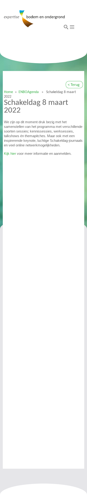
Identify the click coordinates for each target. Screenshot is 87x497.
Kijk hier (10, 153)
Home (8, 92)
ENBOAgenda (29, 92)
